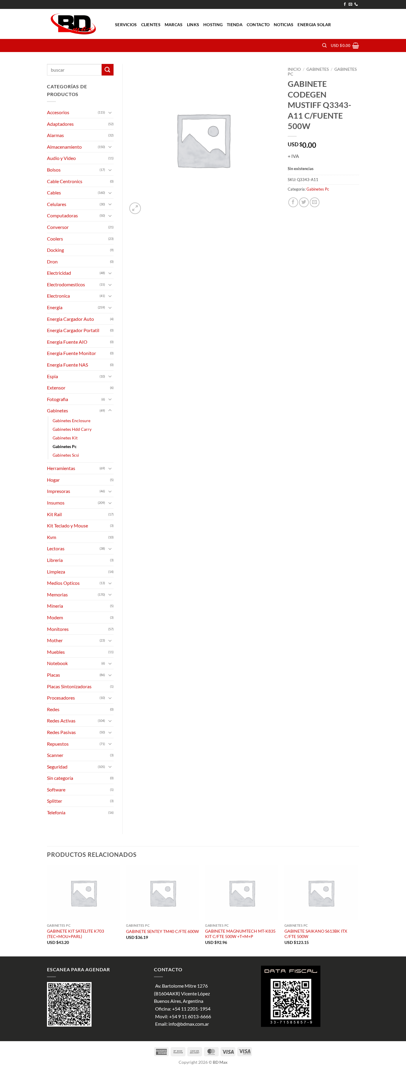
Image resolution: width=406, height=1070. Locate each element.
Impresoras (58, 491)
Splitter (54, 801)
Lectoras (55, 548)
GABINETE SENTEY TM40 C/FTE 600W (162, 931)
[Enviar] (108, 70)
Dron (52, 261)
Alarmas (55, 135)
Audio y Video (61, 158)
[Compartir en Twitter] (304, 202)
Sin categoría (60, 778)
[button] (345, 45)
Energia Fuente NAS (67, 364)
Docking (55, 250)
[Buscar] (324, 45)
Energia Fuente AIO (67, 342)
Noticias (283, 24)
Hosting (213, 24)
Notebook (57, 663)
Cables (54, 192)
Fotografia (57, 399)
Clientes (150, 24)
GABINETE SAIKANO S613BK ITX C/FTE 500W (315, 933)
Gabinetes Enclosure (71, 420)
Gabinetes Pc (317, 189)
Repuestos (58, 744)
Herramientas (61, 468)
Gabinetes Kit (65, 437)
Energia (54, 307)
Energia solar (314, 24)
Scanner (55, 755)
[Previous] (47, 910)
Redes (53, 709)
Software (56, 789)
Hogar (53, 480)
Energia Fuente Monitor (71, 353)
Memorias (57, 594)
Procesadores (61, 697)
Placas (53, 675)
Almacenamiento (64, 147)
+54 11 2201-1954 (191, 1008)
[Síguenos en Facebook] (345, 4)
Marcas (174, 24)
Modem (55, 617)
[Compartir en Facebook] (293, 202)
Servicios (126, 24)
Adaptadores (60, 124)
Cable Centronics (64, 181)
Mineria (55, 606)
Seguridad (57, 766)
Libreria (55, 560)
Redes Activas (61, 720)
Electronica (58, 295)
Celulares (56, 204)
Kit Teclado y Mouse (67, 525)
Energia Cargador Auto (70, 319)
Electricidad (59, 273)
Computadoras (62, 215)
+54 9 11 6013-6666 (190, 1016)
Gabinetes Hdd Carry (72, 429)
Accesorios (58, 112)
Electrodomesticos (66, 284)
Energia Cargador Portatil (73, 330)
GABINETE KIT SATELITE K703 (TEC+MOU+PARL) (75, 933)
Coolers (55, 238)
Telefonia (56, 812)
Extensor (56, 387)
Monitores (58, 629)
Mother (55, 640)
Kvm (51, 537)
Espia (52, 376)
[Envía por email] (315, 202)
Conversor (58, 227)
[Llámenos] (356, 4)
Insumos (55, 502)
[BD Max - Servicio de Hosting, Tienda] (76, 24)
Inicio (294, 69)
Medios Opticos (63, 583)
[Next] (357, 910)
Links (193, 24)
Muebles (56, 652)
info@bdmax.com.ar (189, 1024)
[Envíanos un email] (350, 4)
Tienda (235, 24)
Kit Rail (54, 514)
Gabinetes (317, 69)
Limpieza (56, 571)
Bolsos (54, 169)
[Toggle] (110, 112)
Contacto (258, 24)
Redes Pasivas (61, 732)
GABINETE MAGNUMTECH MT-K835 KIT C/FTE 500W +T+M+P (240, 933)
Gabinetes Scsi (66, 455)
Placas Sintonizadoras (69, 686)
